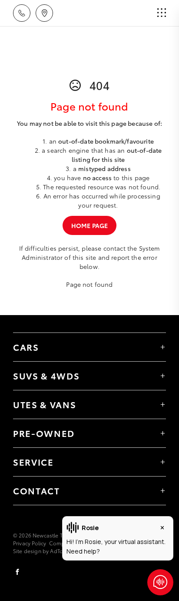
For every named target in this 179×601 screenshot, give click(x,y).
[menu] (161, 13)
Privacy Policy (29, 543)
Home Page (89, 225)
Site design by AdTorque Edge (51, 550)
